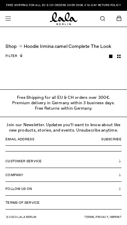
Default (110, 56)
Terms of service (22, 202)
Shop (11, 46)
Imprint (116, 217)
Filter (11, 56)
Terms (89, 217)
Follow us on (18, 189)
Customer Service (23, 161)
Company (14, 175)
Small (119, 56)
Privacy (102, 217)
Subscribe (111, 139)
